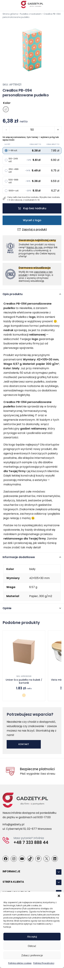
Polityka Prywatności (43, 963)
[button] (59, 896)
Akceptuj (32, 936)
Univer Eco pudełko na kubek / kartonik (24, 681)
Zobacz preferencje (32, 955)
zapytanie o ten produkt (36, 273)
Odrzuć (32, 946)
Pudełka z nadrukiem (31, 13)
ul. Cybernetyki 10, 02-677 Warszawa (27, 829)
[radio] (5, 109)
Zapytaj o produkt (34, 229)
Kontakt (23, 744)
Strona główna (10, 13)
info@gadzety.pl (13, 824)
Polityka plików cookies (20, 963)
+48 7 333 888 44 (30, 842)
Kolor (7, 103)
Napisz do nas (34, 247)
